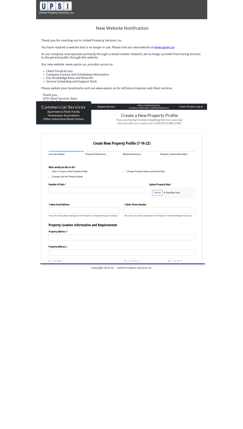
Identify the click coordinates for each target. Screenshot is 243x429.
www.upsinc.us (164, 47)
